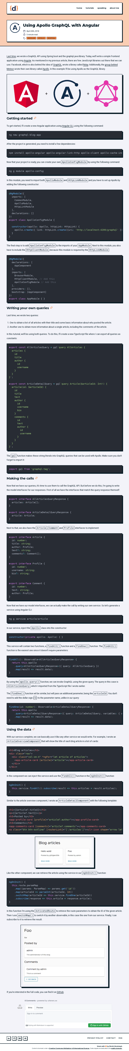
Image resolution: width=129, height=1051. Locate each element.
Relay (85, 64)
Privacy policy (95, 1038)
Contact (111, 1038)
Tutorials (90, 8)
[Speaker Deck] (20, 1038)
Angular (31, 38)
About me (114, 8)
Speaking (101, 8)
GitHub (60, 992)
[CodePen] (25, 1038)
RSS (120, 1038)
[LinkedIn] (9, 1038)
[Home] (14, 8)
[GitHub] (14, 1038)
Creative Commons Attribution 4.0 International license (69, 1048)
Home (79, 8)
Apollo (41, 38)
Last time (11, 56)
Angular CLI (67, 126)
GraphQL (51, 38)
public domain (116, 1048)
